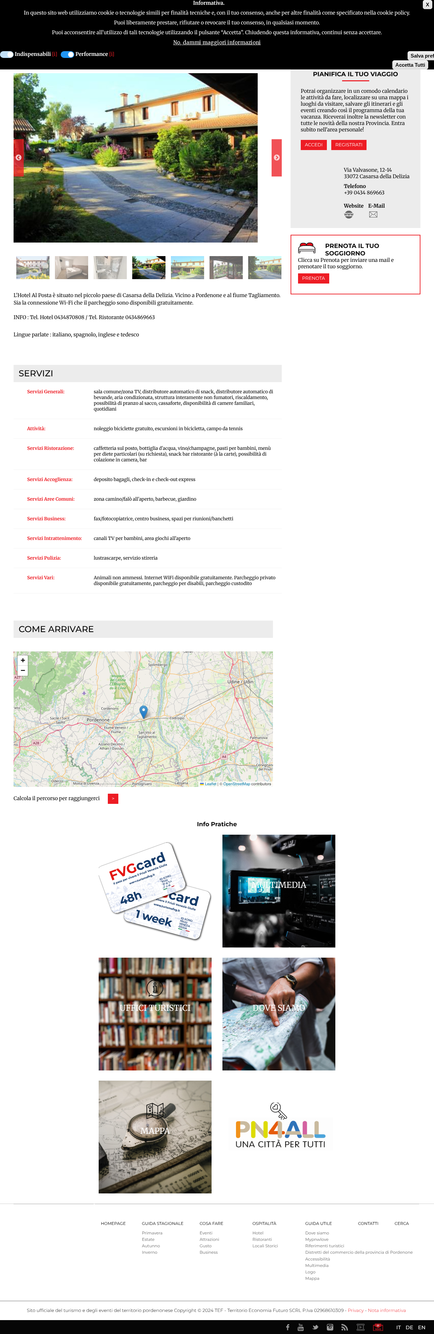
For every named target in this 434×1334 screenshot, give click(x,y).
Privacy (356, 1310)
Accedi (313, 145)
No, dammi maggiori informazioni (217, 42)
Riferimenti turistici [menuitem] (324, 1246)
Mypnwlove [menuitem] (317, 1239)
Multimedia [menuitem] (317, 1265)
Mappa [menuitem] (312, 1278)
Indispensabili (33, 54)
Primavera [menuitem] (152, 1233)
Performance (92, 54)
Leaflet (210, 784)
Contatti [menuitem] (368, 1223)
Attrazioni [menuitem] (209, 1239)
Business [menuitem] (209, 1252)
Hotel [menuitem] (257, 1233)
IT (398, 1327)
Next (277, 157)
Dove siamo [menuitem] (317, 1233)
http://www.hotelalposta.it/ (349, 214)
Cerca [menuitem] (402, 1223)
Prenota (313, 278)
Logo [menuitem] (310, 1272)
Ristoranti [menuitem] (262, 1239)
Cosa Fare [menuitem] (211, 1223)
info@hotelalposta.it (373, 214)
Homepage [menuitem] (113, 1223)
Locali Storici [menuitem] (265, 1246)
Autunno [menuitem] (151, 1246)
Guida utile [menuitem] (318, 1223)
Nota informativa (387, 1310)
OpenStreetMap (236, 784)
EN (422, 1327)
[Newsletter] (378, 1327)
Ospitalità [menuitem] (264, 1223)
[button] (143, 712)
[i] (54, 54)
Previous (19, 157)
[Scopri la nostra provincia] (360, 1327)
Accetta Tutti (410, 65)
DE (409, 1327)
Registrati (348, 145)
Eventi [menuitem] (206, 1233)
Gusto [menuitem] (206, 1246)
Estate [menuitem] (148, 1239)
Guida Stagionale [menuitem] (162, 1223)
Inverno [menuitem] (149, 1252)
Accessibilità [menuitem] (317, 1259)
